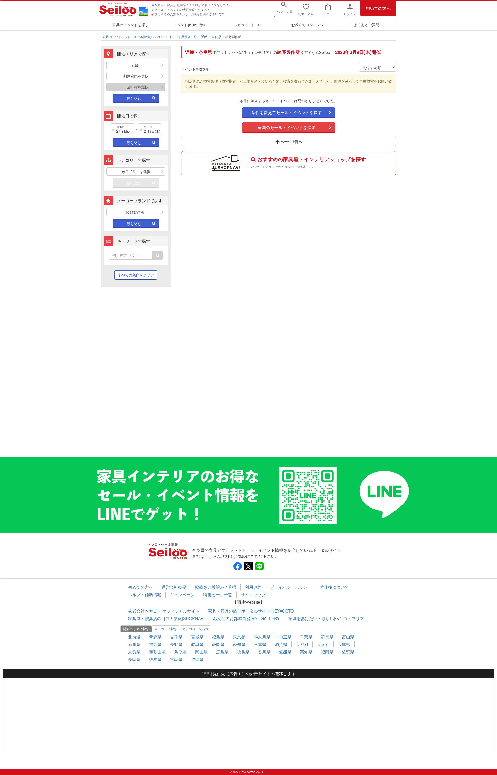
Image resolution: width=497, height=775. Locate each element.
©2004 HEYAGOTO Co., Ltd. (248, 772)
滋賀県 (281, 644)
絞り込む (134, 98)
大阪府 (323, 644)
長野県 (176, 644)
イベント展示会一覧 (183, 36)
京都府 (302, 644)
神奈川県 (262, 637)
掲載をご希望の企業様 (215, 587)
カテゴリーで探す (195, 628)
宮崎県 (176, 659)
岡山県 (201, 652)
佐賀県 (348, 652)
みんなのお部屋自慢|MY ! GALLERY (246, 618)
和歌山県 (157, 652)
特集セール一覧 (217, 595)
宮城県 (197, 637)
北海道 (134, 637)
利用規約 (253, 587)
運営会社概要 (174, 587)
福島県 (218, 637)
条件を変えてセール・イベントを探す (286, 112)
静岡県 (218, 644)
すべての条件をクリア (136, 274)
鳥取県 (180, 652)
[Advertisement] (136, 374)
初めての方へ (378, 8)
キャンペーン (182, 595)
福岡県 (327, 652)
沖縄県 (197, 659)
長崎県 (134, 659)
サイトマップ (253, 595)
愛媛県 (285, 652)
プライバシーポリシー (290, 587)
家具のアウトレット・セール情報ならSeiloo (133, 36)
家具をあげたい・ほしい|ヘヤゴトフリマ (326, 618)
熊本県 (155, 659)
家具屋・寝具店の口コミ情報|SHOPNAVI (166, 618)
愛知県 (239, 644)
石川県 (134, 644)
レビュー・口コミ (248, 24)
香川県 (264, 652)
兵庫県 (344, 644)
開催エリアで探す (136, 628)
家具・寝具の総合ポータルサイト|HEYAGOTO (251, 611)
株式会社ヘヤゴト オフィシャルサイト (164, 611)
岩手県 (176, 637)
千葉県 (306, 637)
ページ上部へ (291, 141)
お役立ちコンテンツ (307, 24)
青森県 (155, 637)
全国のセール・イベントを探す (287, 127)
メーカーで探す (166, 628)
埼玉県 (285, 637)
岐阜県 (197, 644)
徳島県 (243, 652)
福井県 (155, 644)
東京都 (239, 637)
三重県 (260, 644)
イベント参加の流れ (189, 24)
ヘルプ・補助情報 (144, 595)
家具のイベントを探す (130, 24)
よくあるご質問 (366, 24)
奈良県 (216, 36)
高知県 (306, 652)
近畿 (204, 36)
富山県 (348, 637)
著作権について (334, 587)
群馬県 (327, 637)
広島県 (222, 652)
